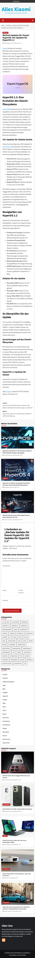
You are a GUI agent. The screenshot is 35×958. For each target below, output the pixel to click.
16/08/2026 (15, 844)
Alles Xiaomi (16, 9)
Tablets (5, 728)
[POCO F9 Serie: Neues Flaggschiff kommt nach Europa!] (17, 762)
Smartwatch (27, 648)
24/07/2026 (17, 455)
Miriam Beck (6, 487)
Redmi (30, 641)
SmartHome (6, 721)
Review (4, 644)
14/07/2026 (17, 520)
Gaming (4, 633)
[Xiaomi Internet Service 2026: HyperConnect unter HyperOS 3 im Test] (17, 502)
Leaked (5, 699)
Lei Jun (26, 637)
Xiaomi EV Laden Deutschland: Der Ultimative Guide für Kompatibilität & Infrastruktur (16, 908)
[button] (2, 20)
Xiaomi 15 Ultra (6, 663)
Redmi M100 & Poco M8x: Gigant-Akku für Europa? (17, 809)
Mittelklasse (11, 641)
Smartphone (6, 648)
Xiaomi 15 (29, 659)
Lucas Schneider (7, 780)
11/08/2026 (16, 911)
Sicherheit (12, 644)
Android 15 (15, 625)
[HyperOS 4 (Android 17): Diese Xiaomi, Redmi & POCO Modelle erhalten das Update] (17, 438)
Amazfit (5, 674)
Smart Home (21, 644)
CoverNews (12, 955)
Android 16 (24, 625)
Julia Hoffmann (7, 43)
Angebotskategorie (8, 681)
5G (3, 622)
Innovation (29, 633)
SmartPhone (6, 725)
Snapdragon (6, 652)
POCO (24, 641)
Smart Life (6, 717)
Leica (20, 637)
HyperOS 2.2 (7, 147)
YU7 (25, 663)
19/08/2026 (16, 811)
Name (5, 590)
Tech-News (27, 652)
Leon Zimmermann (8, 455)
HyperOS (5, 33)
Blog (4, 689)
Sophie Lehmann (8, 811)
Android (24, 622)
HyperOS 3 (20, 633)
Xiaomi (5, 48)
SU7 (14, 652)
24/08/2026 (15, 780)
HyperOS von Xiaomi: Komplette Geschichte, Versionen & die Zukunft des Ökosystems (16, 484)
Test (21, 656)
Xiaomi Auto (18, 663)
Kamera (4, 637)
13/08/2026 (13, 878)
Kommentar (7, 566)
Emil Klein (6, 878)
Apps (4, 685)
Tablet (19, 652)
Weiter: (17, 413)
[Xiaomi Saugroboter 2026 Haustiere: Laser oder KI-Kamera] (17, 860)
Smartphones (16, 648)
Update (27, 656)
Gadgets (5, 692)
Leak (14, 637)
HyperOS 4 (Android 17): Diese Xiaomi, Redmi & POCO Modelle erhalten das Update (17, 452)
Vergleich (5, 659)
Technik (4, 656)
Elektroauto (24, 629)
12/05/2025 (16, 43)
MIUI (19, 641)
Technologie (13, 656)
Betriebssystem (6, 629)
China (15, 629)
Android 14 (5, 625)
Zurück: (18, 405)
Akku (7, 622)
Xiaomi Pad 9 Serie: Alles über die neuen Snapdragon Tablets (14, 841)
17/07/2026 (14, 487)
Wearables (14, 659)
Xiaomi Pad (6, 743)
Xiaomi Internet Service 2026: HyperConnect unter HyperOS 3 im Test (16, 516)
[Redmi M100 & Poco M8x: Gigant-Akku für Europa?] (17, 796)
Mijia (3, 641)
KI (10, 637)
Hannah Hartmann (8, 520)
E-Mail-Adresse (21, 591)
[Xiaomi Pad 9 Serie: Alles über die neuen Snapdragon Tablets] (17, 827)
